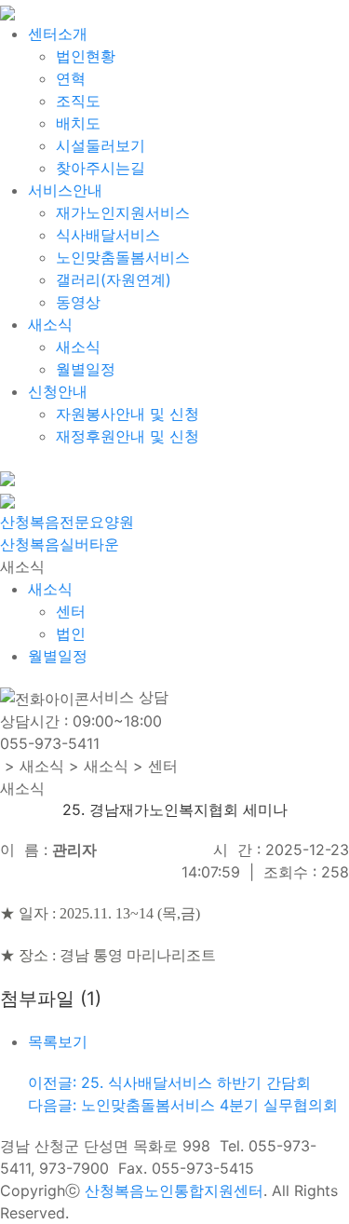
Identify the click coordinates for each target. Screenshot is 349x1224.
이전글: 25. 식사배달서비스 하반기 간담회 (169, 1082)
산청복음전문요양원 (67, 521)
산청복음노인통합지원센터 (174, 1190)
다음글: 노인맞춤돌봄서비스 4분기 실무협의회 (183, 1104)
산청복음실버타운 (59, 544)
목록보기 (57, 1041)
